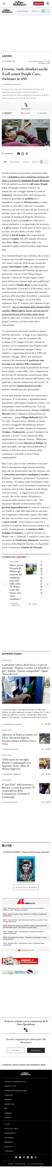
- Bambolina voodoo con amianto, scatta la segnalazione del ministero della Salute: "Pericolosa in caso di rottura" (25, 926)
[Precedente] (5, 584)
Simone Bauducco (15, 604)
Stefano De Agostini (11, 84)
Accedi (16, 1050)
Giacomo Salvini (10, 802)
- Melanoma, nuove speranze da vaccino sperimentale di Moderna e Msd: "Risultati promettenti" (23, 909)
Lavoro (7, 55)
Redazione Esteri (10, 749)
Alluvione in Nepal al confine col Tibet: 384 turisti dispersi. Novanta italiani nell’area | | (19, 739)
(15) (49, 724)
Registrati (36, 1050)
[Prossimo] (47, 584)
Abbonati (38, 3)
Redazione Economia (12, 724)
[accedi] (47, 3)
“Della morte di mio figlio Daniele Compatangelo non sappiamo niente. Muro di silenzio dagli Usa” (16, 764)
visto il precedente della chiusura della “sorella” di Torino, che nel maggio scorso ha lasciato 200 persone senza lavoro (26, 310)
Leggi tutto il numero (26, 887)
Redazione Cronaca (11, 774)
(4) (49, 802)
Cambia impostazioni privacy (15, 1091)
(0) (49, 749)
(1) (36, 604)
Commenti (9, 154)
